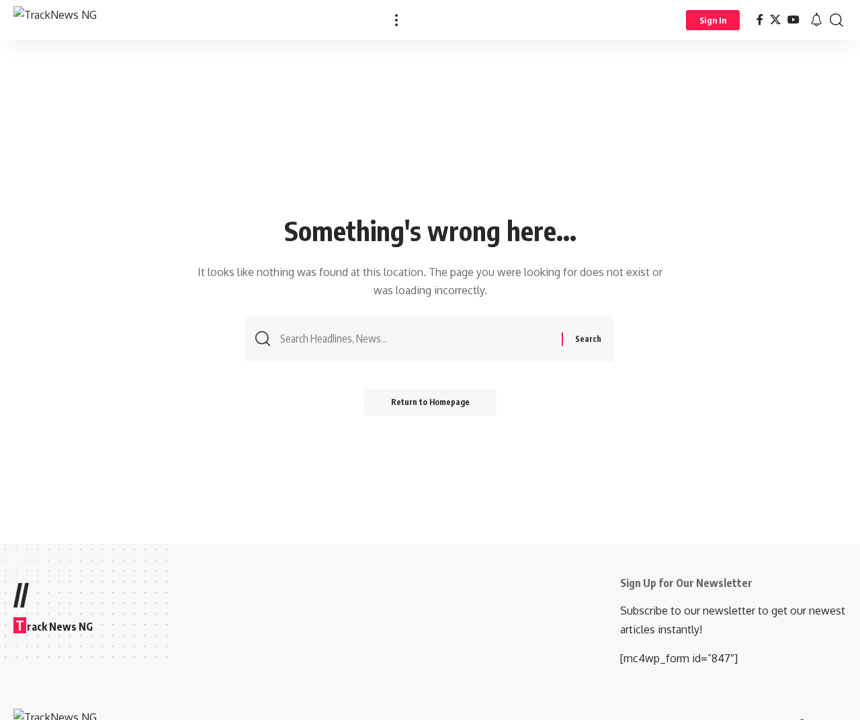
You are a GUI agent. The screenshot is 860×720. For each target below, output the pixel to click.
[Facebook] (760, 20)
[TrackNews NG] (55, 20)
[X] (775, 20)
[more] (396, 20)
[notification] (816, 20)
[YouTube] (793, 20)
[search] (836, 20)
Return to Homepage (430, 402)
